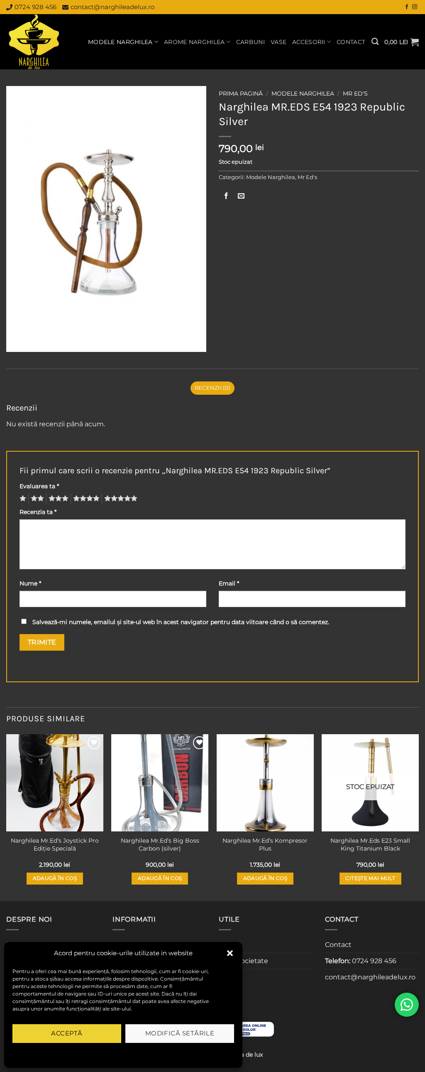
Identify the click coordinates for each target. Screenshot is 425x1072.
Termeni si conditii (96, 1053)
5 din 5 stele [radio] (119, 498)
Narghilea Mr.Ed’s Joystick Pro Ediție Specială (55, 844)
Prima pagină (241, 93)
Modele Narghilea (120, 42)
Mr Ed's (355, 93)
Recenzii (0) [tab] (212, 388)
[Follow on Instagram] (414, 7)
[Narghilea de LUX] (41, 41)
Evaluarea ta (39, 486)
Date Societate (243, 961)
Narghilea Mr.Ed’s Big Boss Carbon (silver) (160, 844)
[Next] (418, 816)
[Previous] (6, 816)
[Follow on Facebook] (406, 7)
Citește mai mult (370, 878)
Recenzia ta (38, 512)
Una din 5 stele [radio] (21, 498)
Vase (278, 42)
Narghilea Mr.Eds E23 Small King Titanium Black (370, 844)
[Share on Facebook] (226, 196)
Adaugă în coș (55, 878)
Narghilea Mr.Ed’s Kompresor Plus (265, 844)
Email (229, 583)
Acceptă (66, 1033)
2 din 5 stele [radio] (36, 498)
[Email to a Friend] (241, 196)
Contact (351, 42)
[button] (230, 953)
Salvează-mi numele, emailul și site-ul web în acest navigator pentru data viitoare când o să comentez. (180, 622)
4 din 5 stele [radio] (85, 498)
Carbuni (250, 42)
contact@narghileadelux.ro (112, 7)
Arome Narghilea (194, 42)
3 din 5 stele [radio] (57, 498)
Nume (30, 583)
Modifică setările (180, 1033)
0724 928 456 (35, 7)
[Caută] (375, 41)
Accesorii (308, 42)
